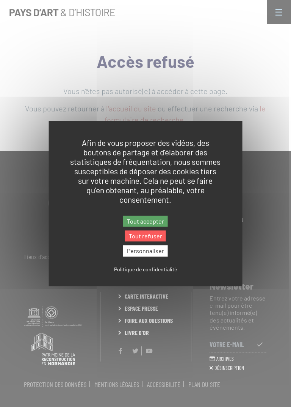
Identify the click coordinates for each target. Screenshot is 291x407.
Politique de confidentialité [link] (145, 269)
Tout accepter (145, 221)
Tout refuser (145, 236)
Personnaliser (145, 251)
